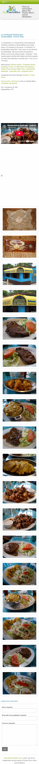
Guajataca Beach (29, 64)
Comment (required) (8, 723)
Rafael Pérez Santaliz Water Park (13, 69)
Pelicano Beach (16, 64)
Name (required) (7, 707)
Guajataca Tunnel (7, 67)
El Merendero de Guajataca (25, 67)
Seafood (26, 75)
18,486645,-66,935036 (9, 83)
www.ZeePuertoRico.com (13, 758)
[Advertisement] (17, 23)
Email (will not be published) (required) (14, 715)
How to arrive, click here (9, 81)
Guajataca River (27, 71)
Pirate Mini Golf (15, 71)
